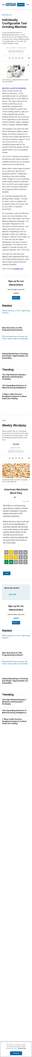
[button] (3, 4)
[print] (29, 58)
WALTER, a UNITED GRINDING (14, 88)
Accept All (16, 1053)
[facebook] (9, 58)
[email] (22, 58)
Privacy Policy (22, 1048)
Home (4, 420)
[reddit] (19, 58)
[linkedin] (13, 58)
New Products (7, 15)
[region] (16, 1049)
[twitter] (16, 58)
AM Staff (16, 444)
